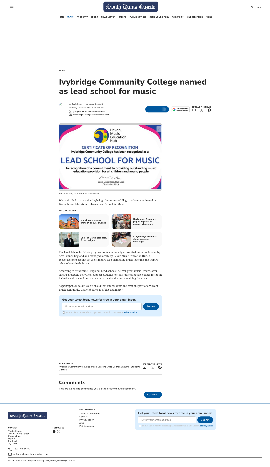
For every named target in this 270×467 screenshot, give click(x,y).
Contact (83, 416)
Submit (151, 306)
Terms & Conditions (89, 413)
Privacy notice (130, 312)
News (62, 70)
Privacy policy (86, 419)
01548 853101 (24, 449)
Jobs (81, 422)
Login (258, 7)
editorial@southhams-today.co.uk (30, 454)
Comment (153, 394)
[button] (12, 6)
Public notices (86, 426)
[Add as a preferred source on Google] (180, 109)
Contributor (77, 104)
